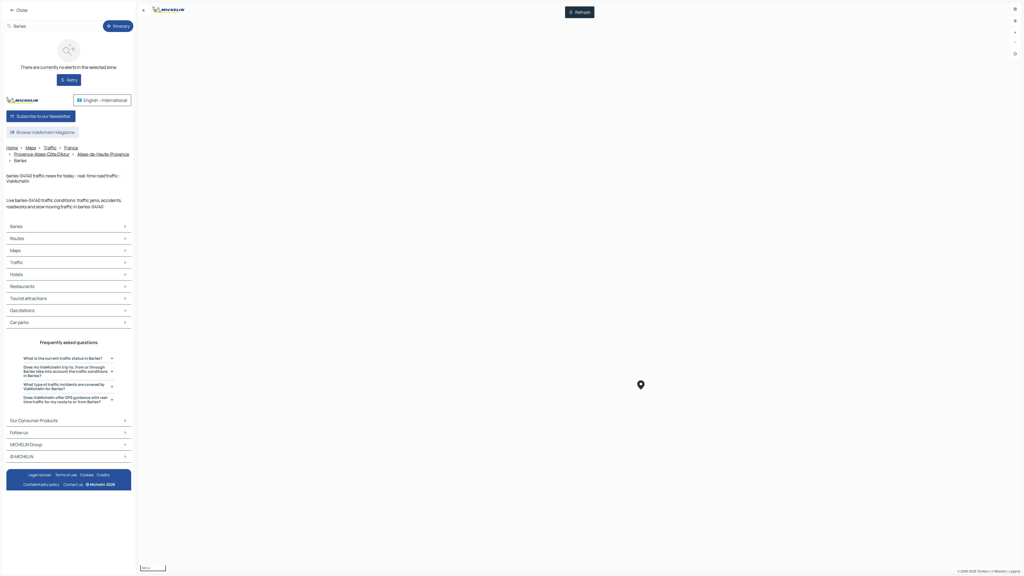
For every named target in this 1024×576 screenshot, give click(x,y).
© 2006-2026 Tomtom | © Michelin (982, 571)
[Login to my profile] (1015, 9)
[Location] (1015, 54)
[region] (580, 288)
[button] (641, 385)
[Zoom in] (1015, 32)
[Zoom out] (1015, 42)
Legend (1014, 571)
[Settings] (1015, 21)
